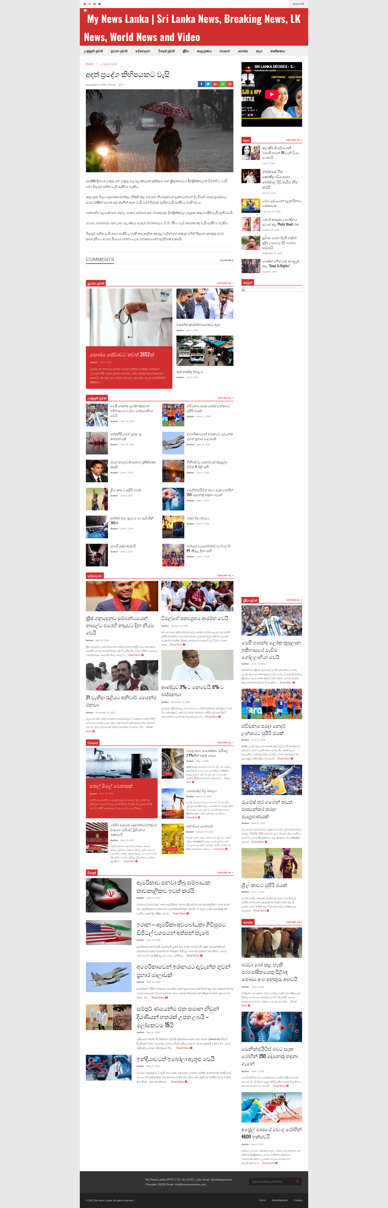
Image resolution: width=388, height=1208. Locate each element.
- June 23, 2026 (126, 421)
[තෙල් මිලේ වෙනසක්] (122, 763)
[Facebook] (201, 84)
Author (93, 362)
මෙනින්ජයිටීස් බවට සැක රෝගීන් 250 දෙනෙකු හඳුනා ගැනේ (210, 492)
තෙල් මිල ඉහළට (198, 517)
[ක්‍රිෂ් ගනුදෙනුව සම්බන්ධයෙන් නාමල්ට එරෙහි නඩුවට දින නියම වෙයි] (122, 596)
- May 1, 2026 (201, 761)
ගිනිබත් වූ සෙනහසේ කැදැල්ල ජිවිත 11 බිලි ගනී (207, 464)
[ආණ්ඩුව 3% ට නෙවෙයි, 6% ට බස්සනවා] (197, 665)
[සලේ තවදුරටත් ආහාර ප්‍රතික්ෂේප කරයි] (97, 471)
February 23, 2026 (271, 211)
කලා (259, 50)
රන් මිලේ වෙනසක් (199, 826)
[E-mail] (229, 84)
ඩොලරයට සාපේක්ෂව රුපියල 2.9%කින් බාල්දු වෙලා (207, 753)
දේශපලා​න (95, 575)
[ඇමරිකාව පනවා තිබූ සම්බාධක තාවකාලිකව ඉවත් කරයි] (109, 895)
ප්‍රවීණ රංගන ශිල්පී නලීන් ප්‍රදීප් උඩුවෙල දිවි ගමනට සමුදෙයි (279, 242)
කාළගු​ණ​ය (204, 50)
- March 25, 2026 (203, 796)
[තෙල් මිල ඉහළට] (173, 527)
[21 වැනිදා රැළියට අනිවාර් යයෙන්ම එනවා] (122, 675)
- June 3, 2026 (126, 528)
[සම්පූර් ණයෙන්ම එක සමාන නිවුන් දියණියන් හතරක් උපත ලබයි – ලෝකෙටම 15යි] (109, 1017)
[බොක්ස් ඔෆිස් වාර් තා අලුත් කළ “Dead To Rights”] (250, 266)
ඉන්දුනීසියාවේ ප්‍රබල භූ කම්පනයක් (125, 436)
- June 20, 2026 (257, 823)
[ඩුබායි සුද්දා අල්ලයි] (97, 555)
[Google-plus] (215, 84)
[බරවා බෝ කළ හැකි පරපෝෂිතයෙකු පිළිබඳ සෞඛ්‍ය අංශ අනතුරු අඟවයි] (271, 942)
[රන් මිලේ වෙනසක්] (173, 839)
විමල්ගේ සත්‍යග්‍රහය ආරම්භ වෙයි (194, 617)
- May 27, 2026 (152, 1066)
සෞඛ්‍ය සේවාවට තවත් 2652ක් (122, 354)
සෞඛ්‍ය (248, 922)
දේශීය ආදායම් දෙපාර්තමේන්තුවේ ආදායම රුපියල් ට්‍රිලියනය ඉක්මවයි (134, 829)
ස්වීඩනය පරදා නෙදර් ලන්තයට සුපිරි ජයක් (263, 729)
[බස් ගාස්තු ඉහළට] (204, 351)
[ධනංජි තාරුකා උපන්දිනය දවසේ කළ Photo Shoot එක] (250, 224)
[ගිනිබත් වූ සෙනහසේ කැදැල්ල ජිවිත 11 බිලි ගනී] (173, 471)
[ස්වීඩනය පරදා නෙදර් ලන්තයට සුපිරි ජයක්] (173, 415)
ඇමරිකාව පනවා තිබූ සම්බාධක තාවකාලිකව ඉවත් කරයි (173, 886)
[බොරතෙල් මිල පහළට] (173, 803)
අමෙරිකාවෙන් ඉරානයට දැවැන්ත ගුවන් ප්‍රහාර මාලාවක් (210, 436)
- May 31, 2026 (152, 1032)
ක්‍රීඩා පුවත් (250, 600)
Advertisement (280, 1200)
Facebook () (226, 260)
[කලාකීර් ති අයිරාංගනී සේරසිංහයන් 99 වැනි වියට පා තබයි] (250, 153)
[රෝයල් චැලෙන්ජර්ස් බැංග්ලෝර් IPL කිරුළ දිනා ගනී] (173, 555)
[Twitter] (208, 84)
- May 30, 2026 (101, 640)
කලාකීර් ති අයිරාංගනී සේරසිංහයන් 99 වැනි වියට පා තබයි (281, 152)
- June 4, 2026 (126, 495)
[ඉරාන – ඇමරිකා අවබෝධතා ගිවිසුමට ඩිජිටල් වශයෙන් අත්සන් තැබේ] (109, 932)
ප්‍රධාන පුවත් (119, 50)
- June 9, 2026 (126, 472)
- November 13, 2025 (180, 702)
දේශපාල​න (142, 50)
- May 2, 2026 (256, 1144)
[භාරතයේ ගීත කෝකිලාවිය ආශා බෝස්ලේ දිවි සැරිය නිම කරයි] (250, 176)
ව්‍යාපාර (225, 50)
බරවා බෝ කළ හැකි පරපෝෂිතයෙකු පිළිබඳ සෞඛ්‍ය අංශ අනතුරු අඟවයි (269, 971)
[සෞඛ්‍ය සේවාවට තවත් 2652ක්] (129, 317)
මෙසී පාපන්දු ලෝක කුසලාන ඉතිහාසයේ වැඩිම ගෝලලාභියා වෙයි (131, 410)
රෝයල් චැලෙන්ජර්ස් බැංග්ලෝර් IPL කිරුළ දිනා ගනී (209, 548)
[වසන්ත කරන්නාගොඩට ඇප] (204, 303)
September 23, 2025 (272, 253)
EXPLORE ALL (224, 283)
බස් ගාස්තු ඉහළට (189, 371)
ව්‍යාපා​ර (93, 742)
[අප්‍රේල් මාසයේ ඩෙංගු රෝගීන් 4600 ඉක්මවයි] (271, 1107)
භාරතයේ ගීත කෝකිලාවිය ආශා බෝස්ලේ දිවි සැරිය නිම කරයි (280, 179)
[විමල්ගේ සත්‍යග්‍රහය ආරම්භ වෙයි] (197, 596)
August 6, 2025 (269, 271)
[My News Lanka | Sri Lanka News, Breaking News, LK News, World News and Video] (196, 27)
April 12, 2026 (269, 193)
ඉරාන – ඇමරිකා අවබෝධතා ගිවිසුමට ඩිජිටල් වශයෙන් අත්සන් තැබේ (181, 928)
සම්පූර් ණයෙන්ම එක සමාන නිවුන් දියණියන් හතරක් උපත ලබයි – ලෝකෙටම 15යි (178, 1016)
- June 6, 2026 (257, 987)
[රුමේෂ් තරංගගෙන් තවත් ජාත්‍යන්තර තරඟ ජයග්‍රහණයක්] (271, 780)
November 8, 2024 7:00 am (101, 84)
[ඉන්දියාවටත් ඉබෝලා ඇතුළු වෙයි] (109, 1068)
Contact (298, 1200)
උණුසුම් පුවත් (93, 50)
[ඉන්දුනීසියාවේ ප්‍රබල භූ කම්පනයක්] (97, 443)
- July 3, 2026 (105, 362)
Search (297, 4)
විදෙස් (92, 872)
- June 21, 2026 (202, 416)
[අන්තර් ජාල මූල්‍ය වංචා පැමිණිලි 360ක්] (97, 527)
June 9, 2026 (268, 163)
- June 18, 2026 (152, 940)
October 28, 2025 (270, 230)
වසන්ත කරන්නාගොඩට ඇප (198, 324)
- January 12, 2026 (179, 626)
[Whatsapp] (223, 84)
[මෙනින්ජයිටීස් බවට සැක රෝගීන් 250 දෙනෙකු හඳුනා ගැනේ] (173, 499)
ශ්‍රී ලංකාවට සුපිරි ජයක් (125, 489)
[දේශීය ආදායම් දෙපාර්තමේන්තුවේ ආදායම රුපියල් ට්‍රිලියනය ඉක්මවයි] (97, 838)
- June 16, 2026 (126, 444)
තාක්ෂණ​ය (277, 50)
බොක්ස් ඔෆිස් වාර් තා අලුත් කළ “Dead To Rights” (280, 263)
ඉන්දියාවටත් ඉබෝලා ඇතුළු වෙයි (176, 1058)
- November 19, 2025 (104, 712)
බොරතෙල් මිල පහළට (201, 790)
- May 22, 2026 (126, 840)
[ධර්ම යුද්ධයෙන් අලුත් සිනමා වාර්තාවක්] (250, 206)
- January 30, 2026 (204, 832)
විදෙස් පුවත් (166, 50)
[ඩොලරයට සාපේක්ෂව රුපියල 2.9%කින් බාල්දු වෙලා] (173, 763)
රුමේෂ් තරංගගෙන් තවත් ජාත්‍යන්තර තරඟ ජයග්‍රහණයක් (266, 809)
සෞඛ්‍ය (243, 50)
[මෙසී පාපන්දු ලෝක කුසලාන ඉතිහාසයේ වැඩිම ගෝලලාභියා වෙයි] (97, 415)
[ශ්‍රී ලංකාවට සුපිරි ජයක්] (97, 499)
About (262, 1200)
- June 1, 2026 (126, 551)
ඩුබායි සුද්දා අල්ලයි (123, 545)
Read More (110, 382)
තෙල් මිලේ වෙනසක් (111, 785)
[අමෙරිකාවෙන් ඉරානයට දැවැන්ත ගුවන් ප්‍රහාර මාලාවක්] (173, 443)
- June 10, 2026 (202, 444)
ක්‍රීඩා (186, 50)
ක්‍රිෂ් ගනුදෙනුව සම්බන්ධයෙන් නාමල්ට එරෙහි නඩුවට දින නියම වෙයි (120, 625)
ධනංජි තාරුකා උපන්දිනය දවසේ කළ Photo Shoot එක (280, 222)
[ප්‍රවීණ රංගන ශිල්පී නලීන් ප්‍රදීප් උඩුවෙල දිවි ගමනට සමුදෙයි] (250, 243)
